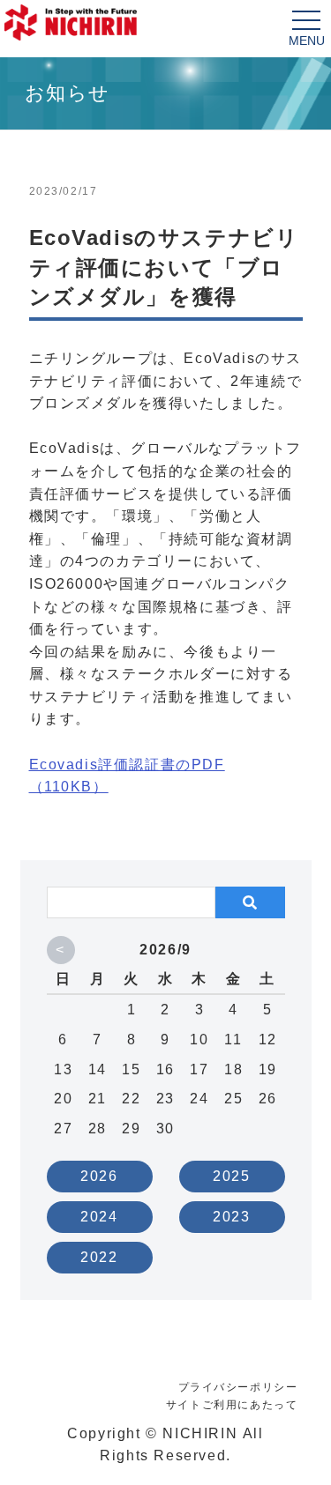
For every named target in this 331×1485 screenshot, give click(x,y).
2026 (98, 1176)
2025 (231, 1176)
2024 (98, 1216)
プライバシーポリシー (238, 1387)
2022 (98, 1257)
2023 (231, 1216)
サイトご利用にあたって (232, 1405)
